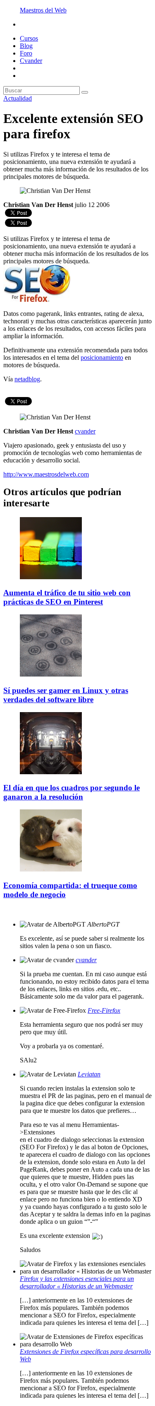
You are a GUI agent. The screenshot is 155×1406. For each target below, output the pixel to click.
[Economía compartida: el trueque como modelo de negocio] (51, 869)
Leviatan (89, 1074)
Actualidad (17, 98)
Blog (26, 45)
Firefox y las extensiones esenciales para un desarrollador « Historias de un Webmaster (77, 1282)
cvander (86, 959)
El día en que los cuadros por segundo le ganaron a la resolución (71, 792)
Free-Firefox (104, 1010)
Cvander (31, 60)
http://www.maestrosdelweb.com (46, 474)
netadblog (27, 379)
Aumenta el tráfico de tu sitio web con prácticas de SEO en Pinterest (67, 597)
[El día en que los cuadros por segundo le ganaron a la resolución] (51, 771)
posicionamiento (102, 357)
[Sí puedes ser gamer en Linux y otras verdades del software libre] (51, 674)
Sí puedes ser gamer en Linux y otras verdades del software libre (65, 695)
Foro (26, 53)
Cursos (29, 38)
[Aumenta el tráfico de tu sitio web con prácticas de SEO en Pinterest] (51, 576)
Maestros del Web (43, 10)
